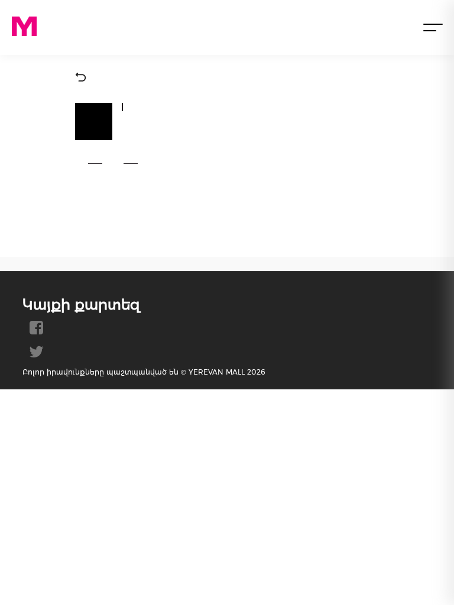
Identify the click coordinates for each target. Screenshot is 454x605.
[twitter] (36, 356)
